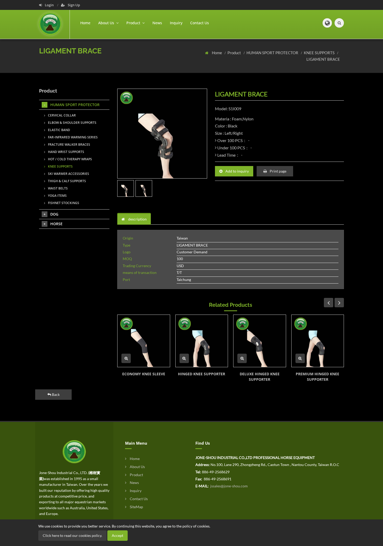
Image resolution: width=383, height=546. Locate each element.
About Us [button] (106, 22)
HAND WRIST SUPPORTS (65, 152)
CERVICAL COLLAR (61, 115)
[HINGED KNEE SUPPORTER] (202, 341)
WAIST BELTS (57, 188)
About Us (137, 466)
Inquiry (176, 22)
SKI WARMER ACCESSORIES (68, 173)
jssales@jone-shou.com (228, 486)
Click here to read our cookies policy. (72, 535)
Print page (277, 171)
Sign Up (73, 5)
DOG (54, 214)
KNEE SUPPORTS (319, 52)
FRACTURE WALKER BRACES (68, 144)
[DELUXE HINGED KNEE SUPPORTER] (259, 341)
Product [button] (133, 22)
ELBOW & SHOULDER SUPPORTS (71, 122)
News (157, 22)
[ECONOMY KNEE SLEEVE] (144, 341)
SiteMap (136, 507)
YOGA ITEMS (57, 195)
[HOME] (74, 451)
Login (49, 5)
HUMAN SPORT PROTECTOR (272, 52)
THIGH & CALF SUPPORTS (66, 181)
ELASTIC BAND (58, 130)
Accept (117, 535)
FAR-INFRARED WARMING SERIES (72, 137)
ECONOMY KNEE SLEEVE (143, 373)
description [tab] (137, 219)
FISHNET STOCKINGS (63, 203)
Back (55, 394)
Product (234, 52)
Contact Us (199, 22)
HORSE (56, 223)
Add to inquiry (237, 171)
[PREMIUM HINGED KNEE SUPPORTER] (318, 341)
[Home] (54, 24)
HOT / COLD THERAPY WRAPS (69, 159)
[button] (327, 23)
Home (85, 22)
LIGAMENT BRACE (323, 59)
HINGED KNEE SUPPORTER (201, 373)
